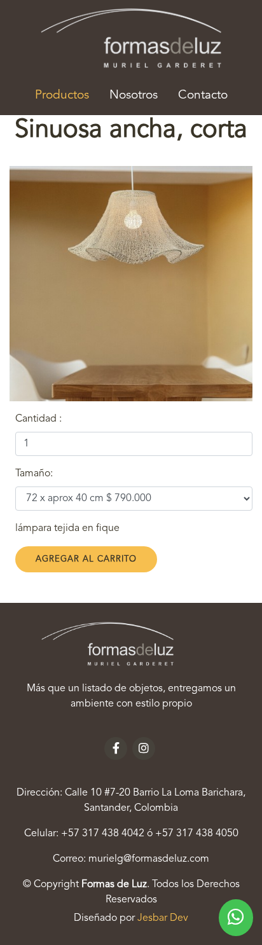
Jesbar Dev (162, 918)
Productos (67, 95)
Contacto (203, 95)
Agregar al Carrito (86, 559)
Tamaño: (34, 474)
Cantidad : (38, 419)
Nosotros (133, 95)
